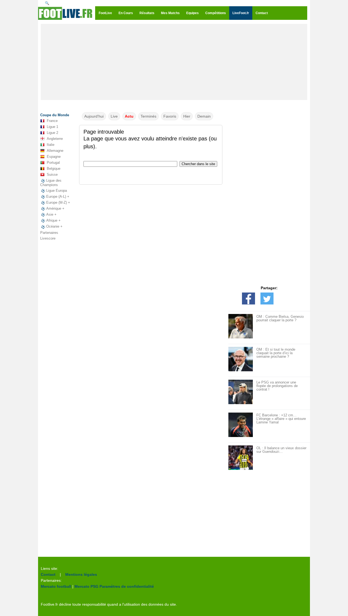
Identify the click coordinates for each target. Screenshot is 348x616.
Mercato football (56, 586)
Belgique (53, 168)
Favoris (169, 116)
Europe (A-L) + (57, 196)
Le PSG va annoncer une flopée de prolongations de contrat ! (277, 385)
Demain (204, 116)
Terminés (148, 116)
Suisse (52, 174)
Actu (129, 116)
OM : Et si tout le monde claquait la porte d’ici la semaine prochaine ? (275, 353)
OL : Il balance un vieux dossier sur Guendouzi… (281, 450)
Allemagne (55, 151)
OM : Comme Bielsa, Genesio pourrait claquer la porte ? (280, 318)
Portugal (53, 163)
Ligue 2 (52, 133)
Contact (48, 574)
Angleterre (55, 139)
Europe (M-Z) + (58, 202)
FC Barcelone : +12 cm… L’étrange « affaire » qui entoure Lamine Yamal (281, 418)
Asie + (51, 214)
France (52, 121)
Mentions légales (81, 574)
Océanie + (54, 226)
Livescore (47, 238)
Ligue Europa (56, 190)
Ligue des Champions (50, 182)
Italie (50, 145)
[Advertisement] (174, 62)
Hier (186, 116)
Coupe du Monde (54, 115)
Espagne (54, 157)
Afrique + (53, 220)
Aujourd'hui (94, 116)
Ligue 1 (52, 127)
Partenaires (49, 233)
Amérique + (55, 208)
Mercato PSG (86, 586)
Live (114, 116)
